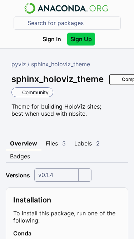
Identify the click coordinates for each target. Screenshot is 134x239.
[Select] (84, 175)
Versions (18, 175)
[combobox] (72, 23)
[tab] (23, 143)
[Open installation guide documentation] (37, 233)
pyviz (18, 64)
